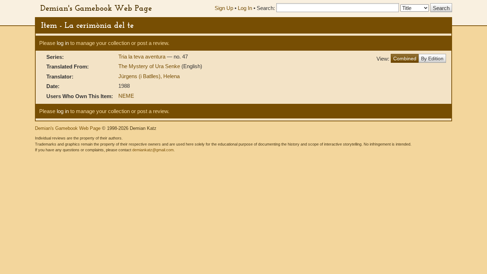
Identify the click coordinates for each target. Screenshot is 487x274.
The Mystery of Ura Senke (149, 66)
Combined (404, 58)
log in (63, 43)
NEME (126, 96)
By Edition (432, 58)
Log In (245, 8)
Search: (266, 8)
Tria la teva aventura (142, 57)
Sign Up (224, 8)
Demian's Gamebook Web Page (96, 8)
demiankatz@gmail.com (153, 150)
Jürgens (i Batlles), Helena (149, 76)
